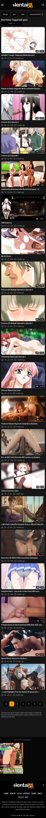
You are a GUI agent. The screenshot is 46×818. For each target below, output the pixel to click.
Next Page (40, 703)
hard (22, 14)
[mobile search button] (43, 5)
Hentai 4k (19, 815)
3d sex (5, 14)
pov (14, 14)
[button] (42, 14)
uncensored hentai (36, 14)
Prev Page (6, 703)
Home (6, 793)
